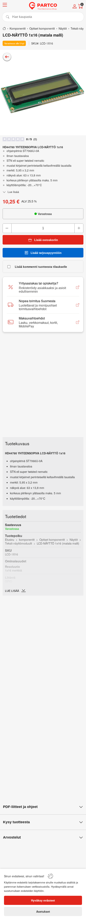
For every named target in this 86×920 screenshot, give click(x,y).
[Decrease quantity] (7, 228)
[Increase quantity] (78, 228)
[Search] (43, 17)
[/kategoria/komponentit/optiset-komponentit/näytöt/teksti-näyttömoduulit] (7, 57)
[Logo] (43, 6)
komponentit (27, 540)
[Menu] (5, 5)
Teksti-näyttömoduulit (18, 543)
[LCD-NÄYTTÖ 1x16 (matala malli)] (43, 92)
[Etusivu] (4, 28)
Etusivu (9, 540)
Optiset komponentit (52, 540)
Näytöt (74, 540)
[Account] (74, 7)
